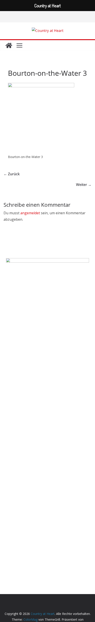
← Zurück (12, 174)
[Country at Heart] (9, 45)
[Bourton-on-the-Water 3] (41, 86)
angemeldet (30, 213)
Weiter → (83, 184)
